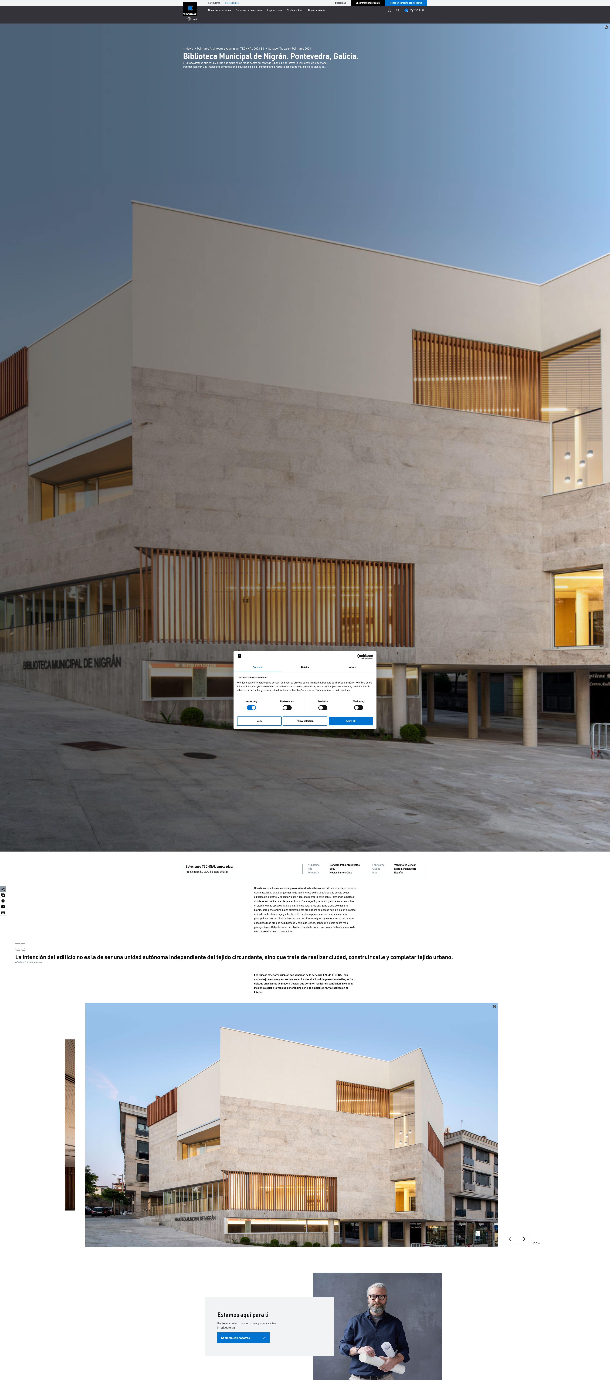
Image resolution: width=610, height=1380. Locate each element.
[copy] (3, 895)
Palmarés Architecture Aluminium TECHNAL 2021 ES (230, 48)
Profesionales (232, 3)
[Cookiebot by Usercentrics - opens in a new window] (359, 656)
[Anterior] (511, 1239)
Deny (259, 721)
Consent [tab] (257, 667)
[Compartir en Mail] (3, 913)
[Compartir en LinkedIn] (3, 907)
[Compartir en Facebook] (3, 901)
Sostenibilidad (295, 10)
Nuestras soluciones (219, 10)
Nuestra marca (316, 10)
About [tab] (352, 667)
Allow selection (305, 721)
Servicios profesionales (249, 10)
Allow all (351, 721)
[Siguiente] (523, 1239)
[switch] (287, 707)
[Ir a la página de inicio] (190, 12)
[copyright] (606, 27)
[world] (389, 10)
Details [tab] (305, 667)
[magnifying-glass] (398, 10)
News (189, 48)
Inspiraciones (274, 10)
